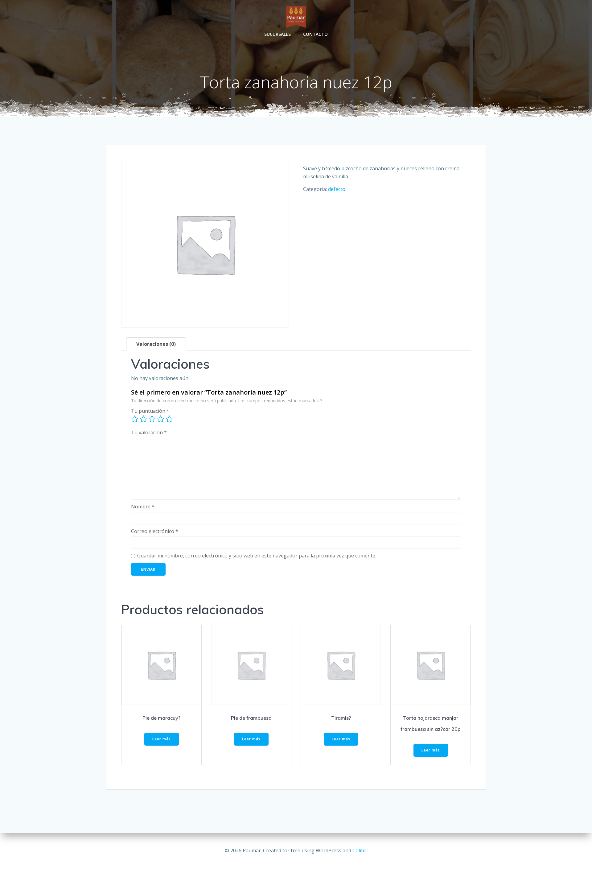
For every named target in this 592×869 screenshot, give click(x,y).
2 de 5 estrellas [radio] (143, 419)
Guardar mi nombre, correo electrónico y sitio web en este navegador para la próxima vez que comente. (256, 555)
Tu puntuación (150, 411)
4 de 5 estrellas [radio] (160, 419)
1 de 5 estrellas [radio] (134, 419)
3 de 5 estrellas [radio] (152, 419)
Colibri (360, 850)
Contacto (315, 34)
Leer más (161, 739)
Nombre (142, 506)
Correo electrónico (154, 531)
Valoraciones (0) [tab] (156, 344)
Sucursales (277, 34)
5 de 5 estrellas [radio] (169, 419)
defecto (336, 189)
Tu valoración (149, 432)
